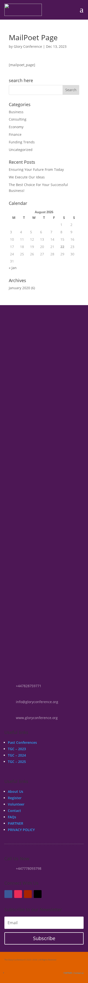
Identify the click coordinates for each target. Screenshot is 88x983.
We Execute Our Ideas (27, 177)
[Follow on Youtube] (28, 894)
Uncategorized (21, 149)
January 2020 (19, 288)
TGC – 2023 (17, 749)
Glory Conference (28, 46)
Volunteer (16, 804)
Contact (14, 810)
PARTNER (15, 823)
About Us (15, 791)
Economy (16, 126)
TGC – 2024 (17, 755)
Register (15, 798)
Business (16, 112)
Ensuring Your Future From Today (36, 169)
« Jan (13, 267)
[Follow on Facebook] (8, 894)
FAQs (12, 817)
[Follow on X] (38, 894)
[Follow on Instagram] (18, 894)
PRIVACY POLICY (21, 829)
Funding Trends (22, 142)
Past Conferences (22, 742)
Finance (15, 134)
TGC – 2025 (17, 761)
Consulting (17, 119)
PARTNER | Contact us (74, 972)
